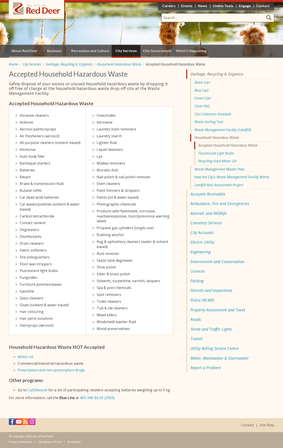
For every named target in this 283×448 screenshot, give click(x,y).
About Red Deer (24, 50)
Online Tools (223, 6)
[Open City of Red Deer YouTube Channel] (18, 423)
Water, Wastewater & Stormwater (219, 358)
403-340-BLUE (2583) (97, 397)
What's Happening (191, 50)
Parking (197, 280)
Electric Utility (202, 242)
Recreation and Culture (90, 50)
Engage (245, 6)
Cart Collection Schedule (212, 114)
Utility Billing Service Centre (214, 348)
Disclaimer (74, 442)
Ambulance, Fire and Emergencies (219, 203)
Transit (196, 338)
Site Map (267, 425)
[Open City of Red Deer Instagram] (32, 423)
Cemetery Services (206, 222)
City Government (157, 50)
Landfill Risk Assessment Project (218, 184)
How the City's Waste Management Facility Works (231, 177)
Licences (197, 271)
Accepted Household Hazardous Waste (228, 145)
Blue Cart (201, 90)
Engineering (200, 251)
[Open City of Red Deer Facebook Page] (12, 423)
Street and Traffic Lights (211, 329)
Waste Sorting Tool (208, 121)
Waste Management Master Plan (219, 169)
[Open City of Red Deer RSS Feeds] (25, 423)
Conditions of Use (50, 442)
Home (13, 64)
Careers (169, 6)
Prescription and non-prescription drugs (51, 370)
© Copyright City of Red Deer (31, 436)
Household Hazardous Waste (119, 64)
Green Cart (202, 98)
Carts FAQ (202, 106)
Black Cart (202, 82)
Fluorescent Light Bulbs (216, 153)
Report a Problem (205, 367)
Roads (195, 319)
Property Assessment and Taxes (217, 309)
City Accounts (202, 232)
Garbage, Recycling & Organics (69, 64)
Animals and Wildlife (208, 213)
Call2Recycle (38, 390)
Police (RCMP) (202, 300)
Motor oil (25, 356)
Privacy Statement (20, 442)
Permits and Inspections (211, 290)
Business (54, 50)
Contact (247, 425)
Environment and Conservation (217, 261)
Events (186, 6)
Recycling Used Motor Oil (217, 161)
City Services (32, 64)
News (202, 6)
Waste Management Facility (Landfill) (222, 129)
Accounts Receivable (207, 194)
